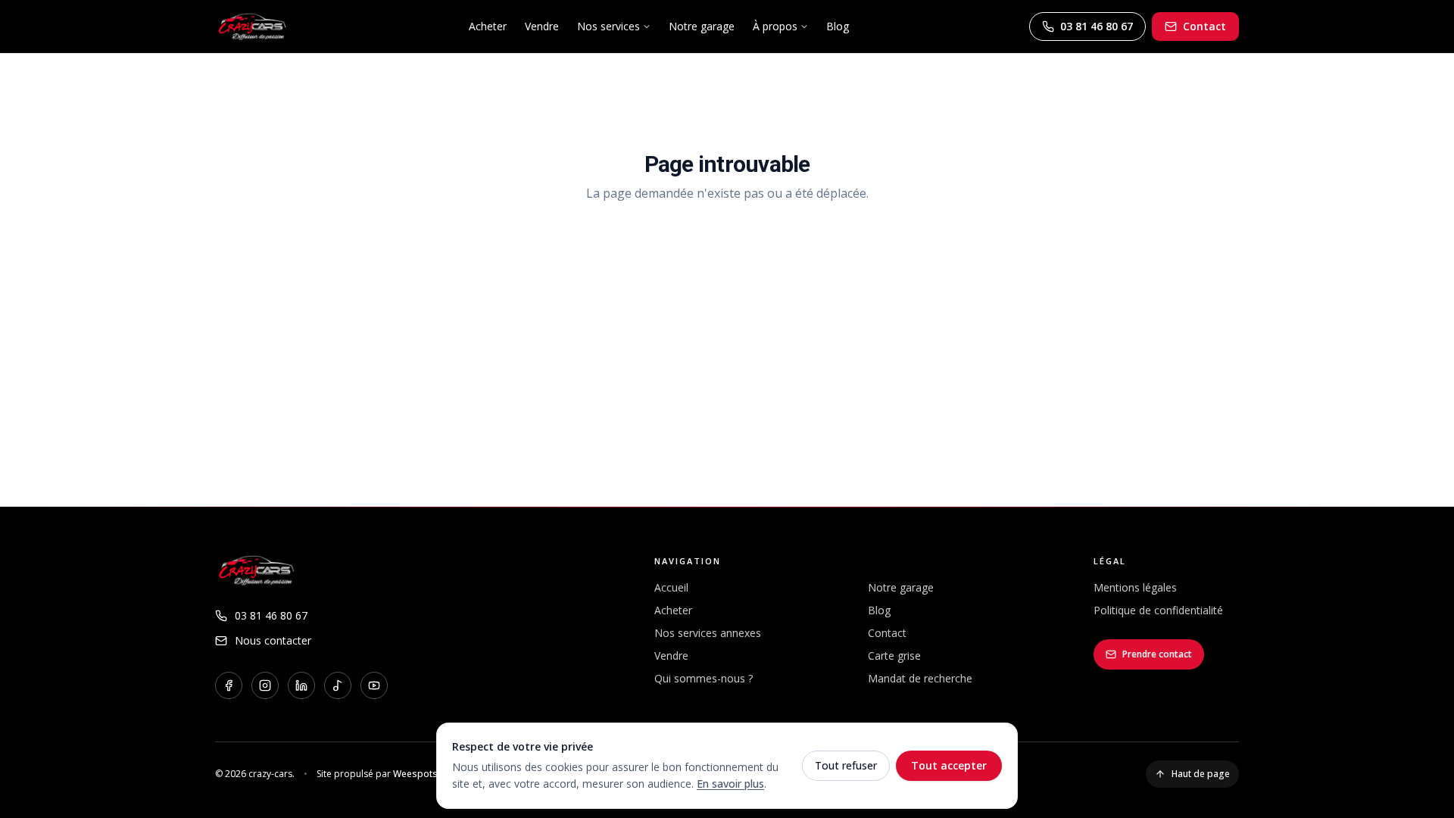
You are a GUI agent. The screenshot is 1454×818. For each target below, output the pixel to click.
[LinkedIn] (301, 685)
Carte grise (894, 655)
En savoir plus (730, 783)
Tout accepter (949, 765)
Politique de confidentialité (1158, 610)
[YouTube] (374, 685)
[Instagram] (265, 685)
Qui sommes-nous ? (703, 678)
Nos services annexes (707, 633)
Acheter (488, 26)
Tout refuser (846, 765)
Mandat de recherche (920, 678)
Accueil (671, 587)
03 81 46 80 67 (1096, 26)
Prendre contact (1157, 654)
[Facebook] (228, 685)
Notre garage (702, 26)
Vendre (542, 26)
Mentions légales (1135, 587)
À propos (775, 26)
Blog (837, 26)
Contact (1204, 26)
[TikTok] (337, 685)
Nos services (608, 26)
